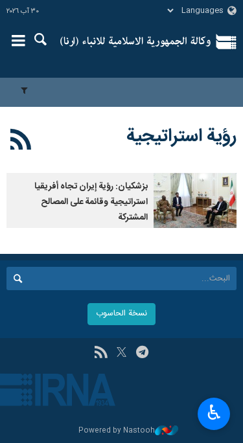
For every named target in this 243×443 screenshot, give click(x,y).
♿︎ (214, 412)
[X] (121, 353)
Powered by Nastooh (116, 431)
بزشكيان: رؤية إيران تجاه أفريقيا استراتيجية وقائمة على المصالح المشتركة (91, 202)
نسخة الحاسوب (121, 314)
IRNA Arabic (135, 42)
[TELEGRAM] (142, 353)
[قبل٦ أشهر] (195, 200)
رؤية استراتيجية (181, 137)
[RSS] (21, 142)
